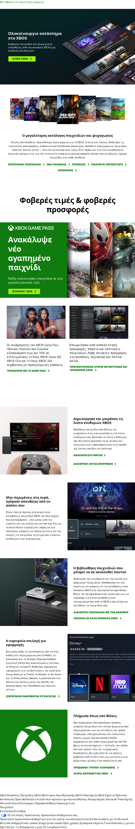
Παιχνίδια (6, 807)
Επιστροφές (26, 803)
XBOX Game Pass (51, 795)
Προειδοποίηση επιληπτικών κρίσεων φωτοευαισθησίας (51, 799)
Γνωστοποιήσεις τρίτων (119, 823)
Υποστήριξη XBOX (93, 795)
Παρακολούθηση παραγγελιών (55, 803)
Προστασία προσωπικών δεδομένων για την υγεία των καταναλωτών (44, 819)
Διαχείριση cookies (50, 823)
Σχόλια (110, 795)
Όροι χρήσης (71, 823)
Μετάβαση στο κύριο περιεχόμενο (22, 2)
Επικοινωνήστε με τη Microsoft (109, 819)
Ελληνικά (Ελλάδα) (13, 811)
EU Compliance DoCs (55, 827)
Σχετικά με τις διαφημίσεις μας (21, 827)
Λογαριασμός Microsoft (102, 799)
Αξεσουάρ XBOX (72, 795)
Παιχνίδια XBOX (30, 795)
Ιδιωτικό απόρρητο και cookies (19, 823)
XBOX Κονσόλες (10, 795)
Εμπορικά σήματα (91, 823)
